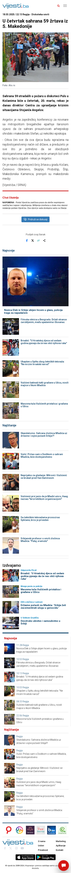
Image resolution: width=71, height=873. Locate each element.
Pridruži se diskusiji (37, 219)
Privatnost (43, 850)
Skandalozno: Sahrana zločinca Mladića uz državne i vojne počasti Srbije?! (44, 434)
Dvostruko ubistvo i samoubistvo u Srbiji (40, 622)
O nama (41, 841)
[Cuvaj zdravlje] (40, 830)
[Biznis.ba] (51, 830)
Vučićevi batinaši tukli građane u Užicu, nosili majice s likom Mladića (45, 384)
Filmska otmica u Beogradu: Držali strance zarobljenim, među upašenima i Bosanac (44, 320)
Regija (26, 645)
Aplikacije (61, 845)
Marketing (61, 841)
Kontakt (59, 850)
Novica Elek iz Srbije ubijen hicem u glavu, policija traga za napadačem (33, 311)
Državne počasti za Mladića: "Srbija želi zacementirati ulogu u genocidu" (43, 607)
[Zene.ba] (30, 830)
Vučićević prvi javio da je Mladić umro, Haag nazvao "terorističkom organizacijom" (44, 497)
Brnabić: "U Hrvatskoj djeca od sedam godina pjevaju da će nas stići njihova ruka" (44, 342)
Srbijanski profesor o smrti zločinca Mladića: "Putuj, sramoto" (40, 539)
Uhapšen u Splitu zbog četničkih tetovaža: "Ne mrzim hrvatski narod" (43, 363)
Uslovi (41, 845)
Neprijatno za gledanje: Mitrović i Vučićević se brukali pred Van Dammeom (44, 476)
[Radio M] (7, 830)
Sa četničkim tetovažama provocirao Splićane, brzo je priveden (40, 518)
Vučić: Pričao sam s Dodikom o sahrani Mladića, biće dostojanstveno (42, 455)
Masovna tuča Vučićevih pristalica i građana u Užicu (44, 405)
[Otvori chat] (63, 865)
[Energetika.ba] (63, 830)
